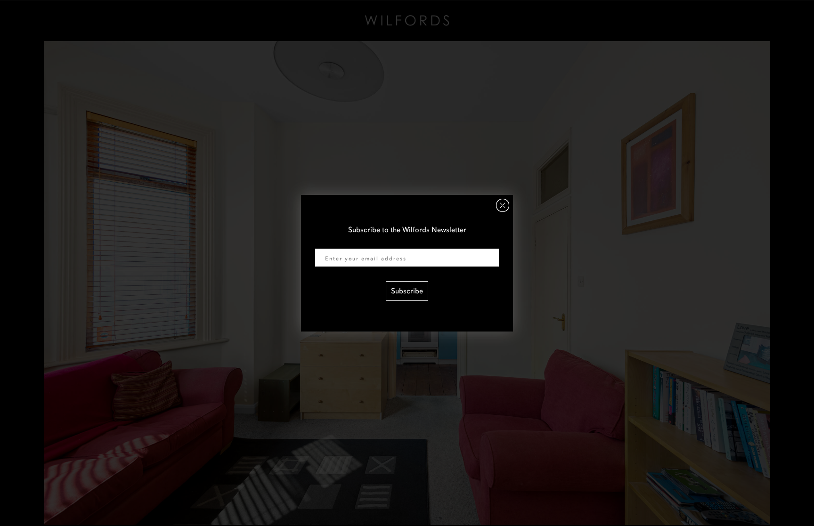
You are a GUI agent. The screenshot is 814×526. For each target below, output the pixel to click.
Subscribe (407, 291)
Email (324, 242)
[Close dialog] (502, 205)
